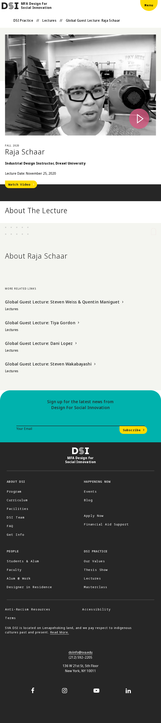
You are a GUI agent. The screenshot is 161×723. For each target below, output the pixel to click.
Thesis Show (96, 570)
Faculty (14, 570)
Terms (10, 618)
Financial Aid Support (106, 524)
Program (14, 491)
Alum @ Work (19, 578)
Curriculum (17, 500)
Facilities (18, 508)
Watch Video (19, 184)
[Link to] (80, 85)
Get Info (15, 534)
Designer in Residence (29, 587)
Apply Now (94, 515)
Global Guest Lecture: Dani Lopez (39, 343)
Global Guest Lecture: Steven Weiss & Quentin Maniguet (62, 302)
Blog (88, 500)
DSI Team (16, 517)
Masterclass (96, 587)
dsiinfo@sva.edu (80, 652)
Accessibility (96, 609)
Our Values (94, 561)
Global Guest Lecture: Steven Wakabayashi (48, 364)
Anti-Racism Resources (28, 609)
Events (90, 491)
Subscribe (131, 430)
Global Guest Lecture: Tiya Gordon (40, 323)
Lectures (49, 20)
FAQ (10, 526)
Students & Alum (23, 561)
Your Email (24, 428)
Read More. (59, 632)
